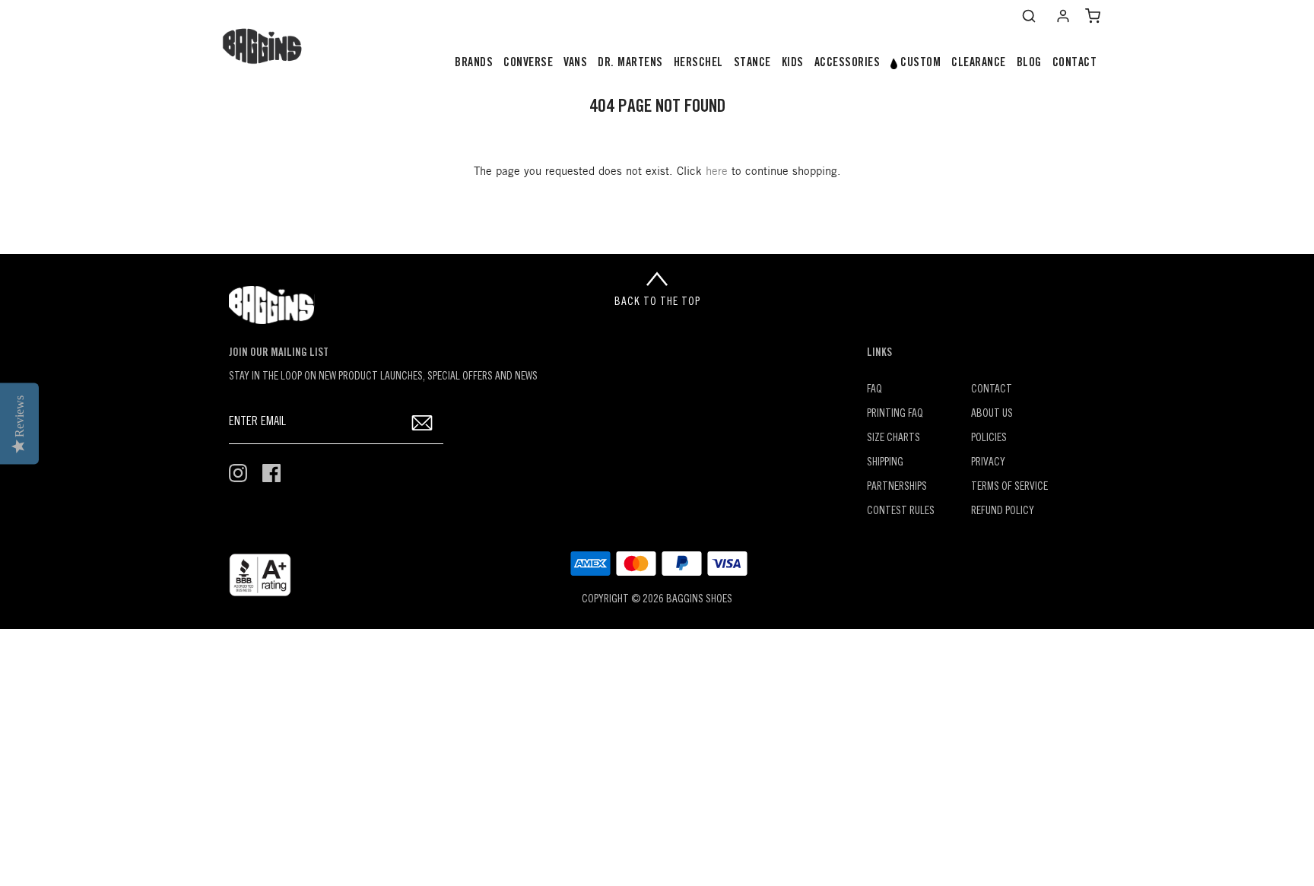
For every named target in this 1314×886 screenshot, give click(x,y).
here (717, 172)
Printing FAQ (895, 414)
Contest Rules (901, 511)
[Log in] (1063, 16)
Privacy (988, 462)
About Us (992, 414)
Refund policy (1002, 511)
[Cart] (1093, 16)
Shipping (885, 462)
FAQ (874, 389)
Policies (989, 438)
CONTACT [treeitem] (1074, 63)
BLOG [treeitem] (1029, 63)
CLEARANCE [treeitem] (978, 63)
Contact (991, 389)
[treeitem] (474, 63)
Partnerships (897, 487)
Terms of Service (1009, 487)
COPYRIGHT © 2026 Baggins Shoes (657, 599)
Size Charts (893, 438)
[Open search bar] (1029, 16)
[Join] (422, 422)
